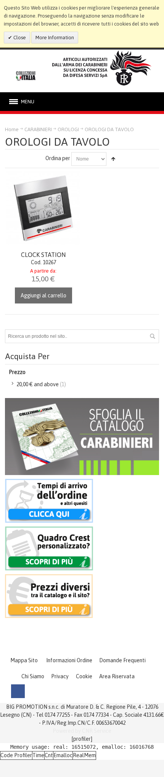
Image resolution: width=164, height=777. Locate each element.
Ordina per (57, 158)
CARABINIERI (38, 129)
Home (12, 129)
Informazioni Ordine (69, 660)
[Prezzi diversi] (49, 578)
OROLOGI (68, 129)
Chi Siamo (32, 676)
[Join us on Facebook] (18, 691)
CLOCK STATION (43, 254)
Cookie (84, 676)
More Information (54, 37)
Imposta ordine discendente (113, 159)
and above (37, 384)
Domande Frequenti (122, 660)
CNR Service (96, 731)
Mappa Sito (24, 660)
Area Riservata (117, 676)
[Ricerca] (152, 336)
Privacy (60, 676)
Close (19, 37)
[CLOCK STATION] (43, 208)
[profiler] (82, 739)
